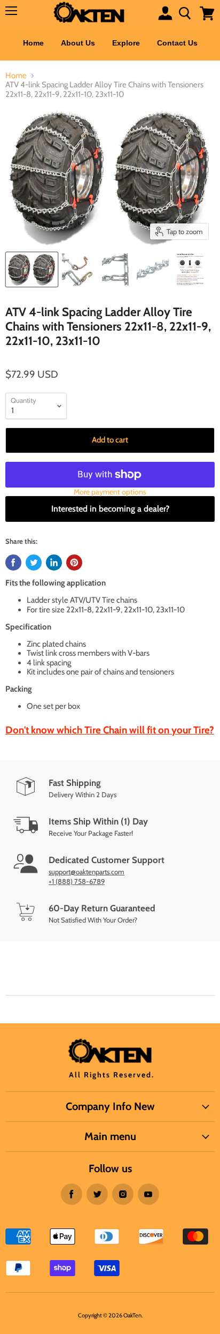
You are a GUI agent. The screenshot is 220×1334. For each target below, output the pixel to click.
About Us (78, 43)
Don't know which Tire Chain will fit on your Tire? (109, 730)
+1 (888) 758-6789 (77, 881)
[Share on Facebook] (13, 562)
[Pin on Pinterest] (74, 562)
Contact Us (177, 43)
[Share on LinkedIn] (54, 562)
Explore (126, 43)
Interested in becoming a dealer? (110, 509)
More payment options (110, 492)
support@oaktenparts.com (86, 871)
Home (33, 43)
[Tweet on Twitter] (34, 562)
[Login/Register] (165, 13)
